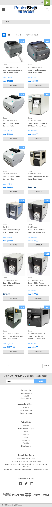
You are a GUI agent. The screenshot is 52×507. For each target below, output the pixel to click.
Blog (26, 437)
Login (22, 410)
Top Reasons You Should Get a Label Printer (26, 461)
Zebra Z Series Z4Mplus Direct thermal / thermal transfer (36, 232)
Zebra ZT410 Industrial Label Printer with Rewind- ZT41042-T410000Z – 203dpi (13, 338)
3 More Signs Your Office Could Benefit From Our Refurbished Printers (26, 465)
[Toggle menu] (3, 9)
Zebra (5, 65)
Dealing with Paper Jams (26, 458)
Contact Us (26, 440)
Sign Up (29, 410)
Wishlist (26, 407)
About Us (26, 443)
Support (26, 431)
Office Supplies (26, 446)
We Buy (26, 434)
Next (45, 366)
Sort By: (19, 35)
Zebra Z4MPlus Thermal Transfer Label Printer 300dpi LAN (38, 285)
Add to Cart (13, 85)
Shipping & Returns (26, 413)
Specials (26, 426)
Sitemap (19, 505)
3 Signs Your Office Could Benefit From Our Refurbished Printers (26, 469)
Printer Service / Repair (26, 428)
